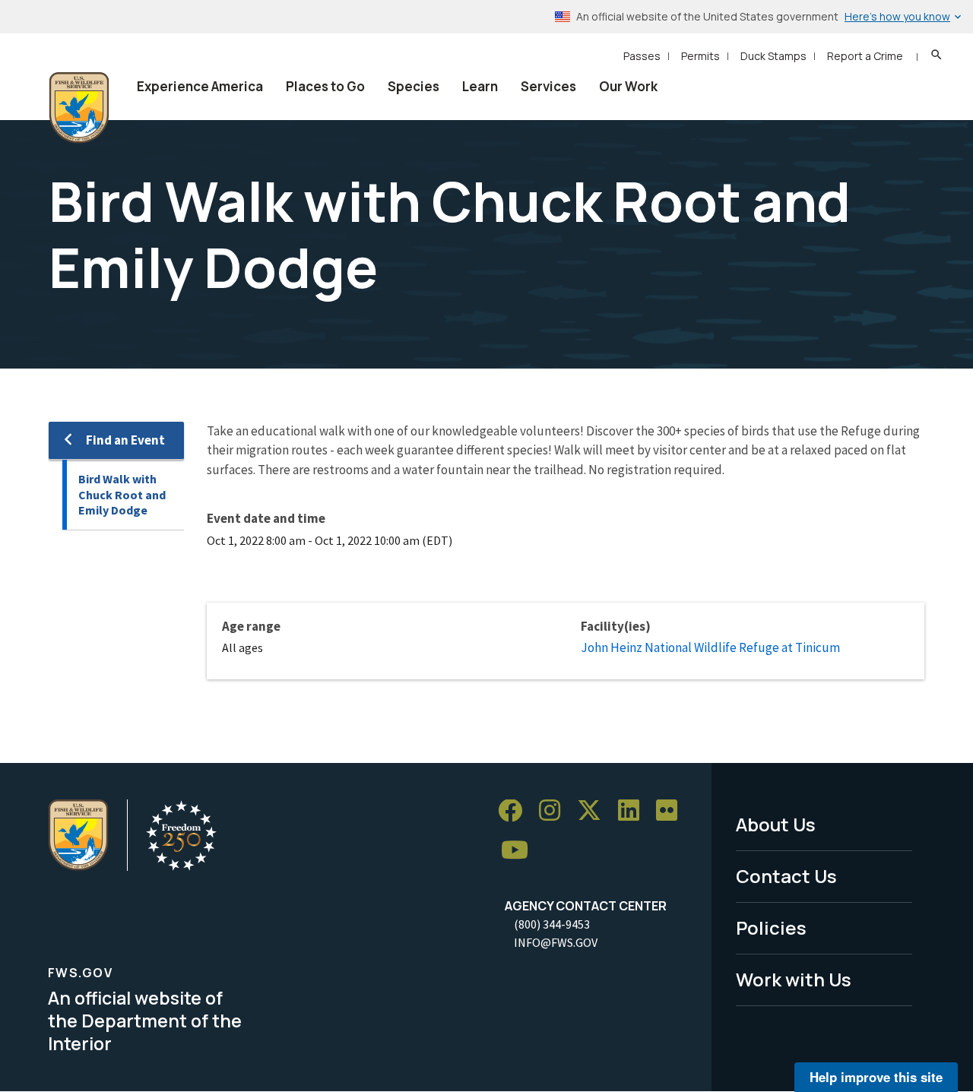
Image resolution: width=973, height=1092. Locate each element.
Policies (771, 927)
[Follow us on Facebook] (515, 811)
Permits (700, 56)
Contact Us (786, 875)
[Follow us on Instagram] (555, 811)
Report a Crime (865, 56)
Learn (480, 86)
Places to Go (325, 86)
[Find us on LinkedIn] (634, 811)
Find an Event (125, 440)
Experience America (200, 86)
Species (413, 86)
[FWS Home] (79, 107)
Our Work (628, 86)
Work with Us (793, 979)
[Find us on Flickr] (672, 811)
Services (548, 86)
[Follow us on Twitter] (594, 811)
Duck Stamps (773, 56)
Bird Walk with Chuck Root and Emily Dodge (122, 494)
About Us (776, 824)
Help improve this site (876, 1077)
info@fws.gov (555, 942)
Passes (642, 56)
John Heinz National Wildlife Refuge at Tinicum (710, 647)
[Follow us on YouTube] (520, 851)
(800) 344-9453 (552, 924)
